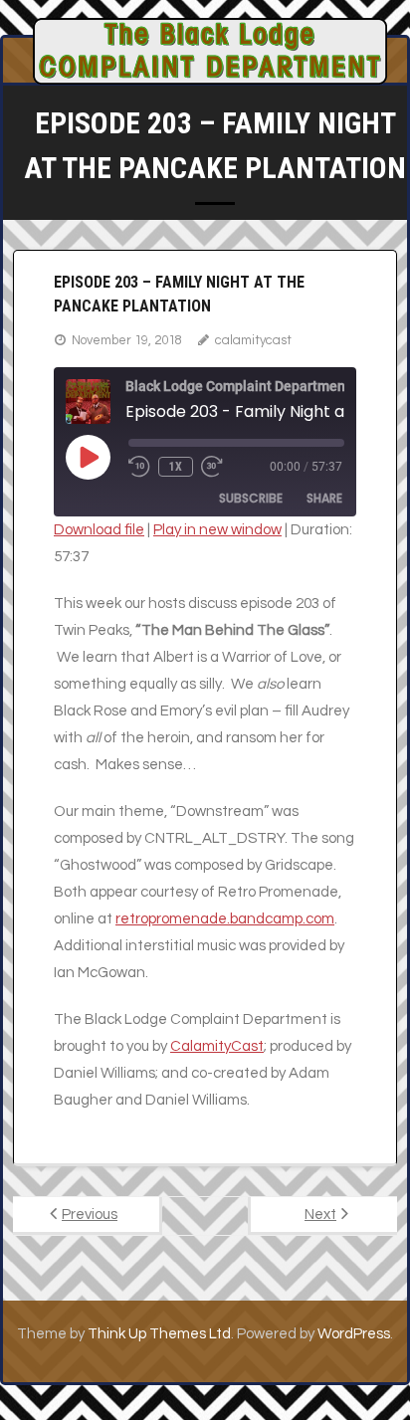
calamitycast (253, 340)
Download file (99, 529)
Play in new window (217, 529)
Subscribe (251, 498)
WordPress (353, 1333)
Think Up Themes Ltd (159, 1333)
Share (324, 498)
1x (175, 467)
